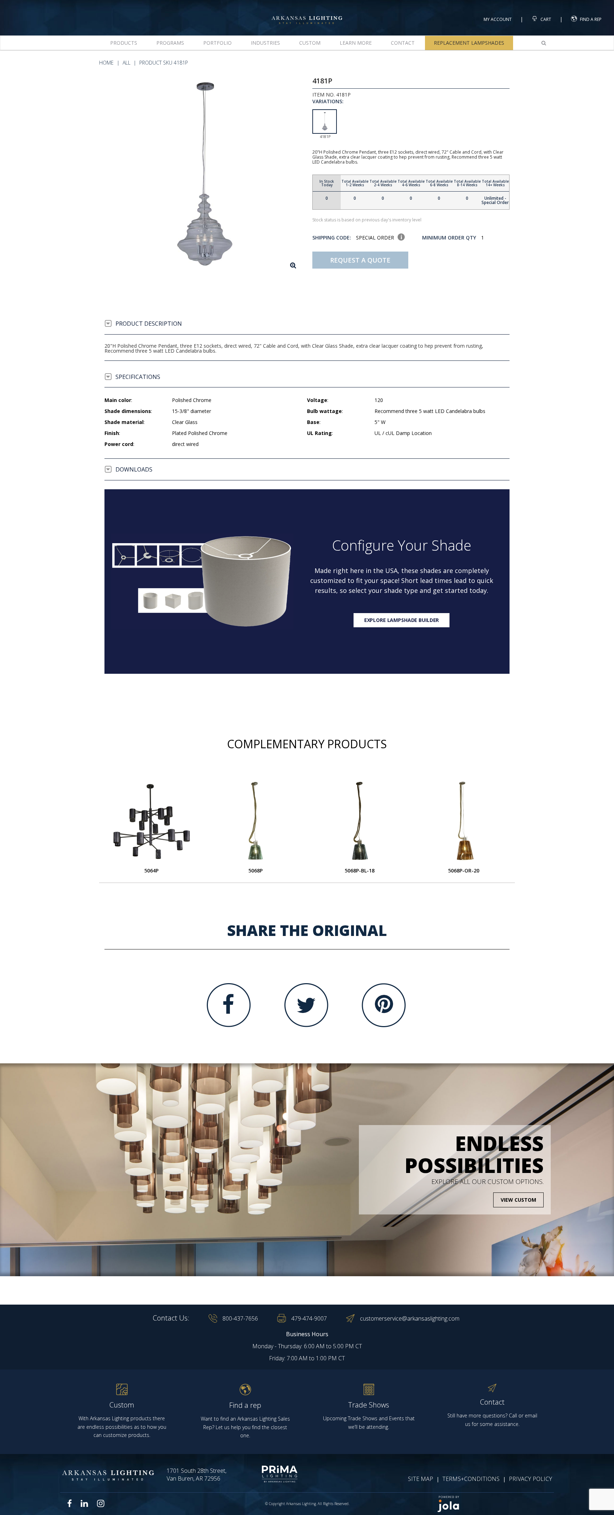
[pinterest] (384, 1005)
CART (545, 19)
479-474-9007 (309, 1318)
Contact (403, 42)
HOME (106, 62)
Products (123, 42)
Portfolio (217, 42)
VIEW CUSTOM (518, 1199)
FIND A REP (591, 19)
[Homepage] (307, 13)
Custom (310, 42)
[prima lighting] (267, 1474)
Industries (265, 42)
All (126, 62)
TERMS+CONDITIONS (471, 1479)
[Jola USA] (492, 1503)
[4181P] (203, 175)
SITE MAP (420, 1479)
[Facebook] (229, 1005)
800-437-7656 (240, 1318)
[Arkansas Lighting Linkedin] (84, 1503)
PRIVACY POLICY (530, 1479)
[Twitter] (306, 1005)
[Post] (151, 821)
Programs (170, 42)
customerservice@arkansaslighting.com (409, 1318)
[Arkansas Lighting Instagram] (100, 1503)
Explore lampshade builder (401, 620)
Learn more (356, 42)
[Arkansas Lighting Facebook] (69, 1503)
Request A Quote (360, 260)
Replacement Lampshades (469, 42)
